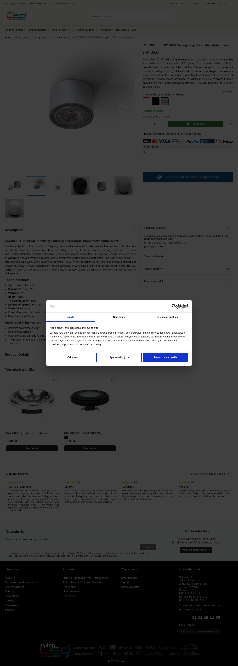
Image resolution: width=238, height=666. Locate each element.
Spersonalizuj (117, 357)
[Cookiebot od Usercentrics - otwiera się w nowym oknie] (174, 306)
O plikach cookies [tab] (167, 317)
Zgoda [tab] (70, 317)
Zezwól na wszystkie (165, 357)
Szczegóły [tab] (119, 317)
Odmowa (72, 357)
